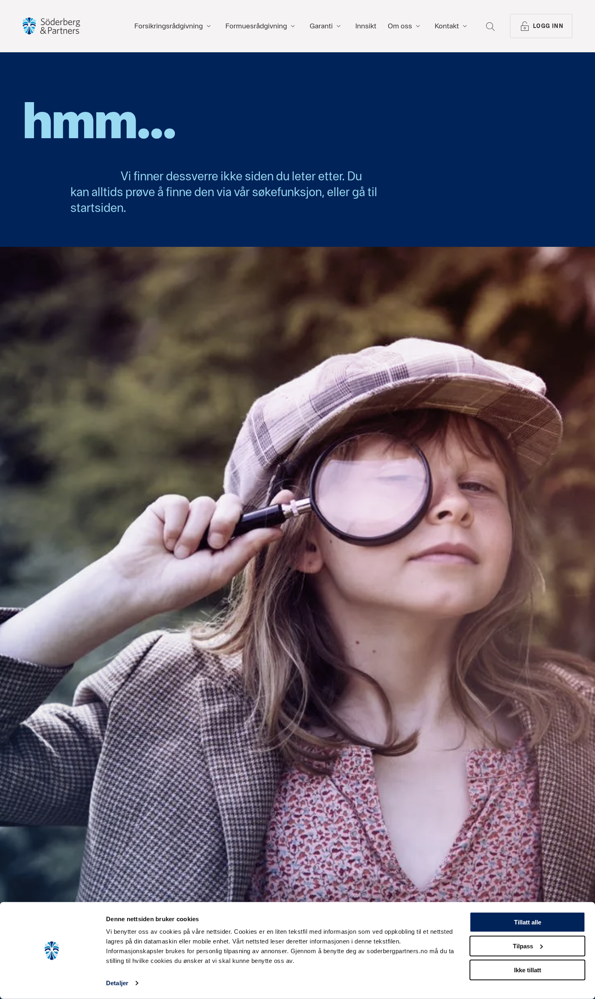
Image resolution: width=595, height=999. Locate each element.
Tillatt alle (527, 922)
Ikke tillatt (527, 969)
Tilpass (523, 946)
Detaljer (117, 983)
